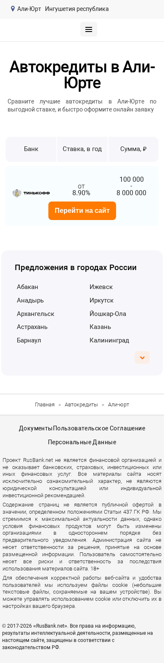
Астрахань (32, 327)
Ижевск (101, 287)
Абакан (27, 287)
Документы (36, 428)
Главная (45, 404)
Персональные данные (82, 442)
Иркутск (102, 300)
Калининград (109, 340)
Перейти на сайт (82, 210)
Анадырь (30, 300)
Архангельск (35, 314)
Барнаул (29, 340)
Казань (100, 327)
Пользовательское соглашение (99, 428)
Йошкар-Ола (108, 314)
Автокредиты (81, 404)
